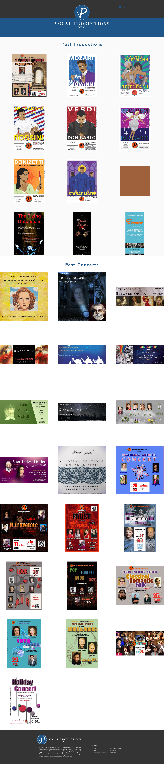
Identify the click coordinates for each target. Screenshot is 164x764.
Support (113, 750)
